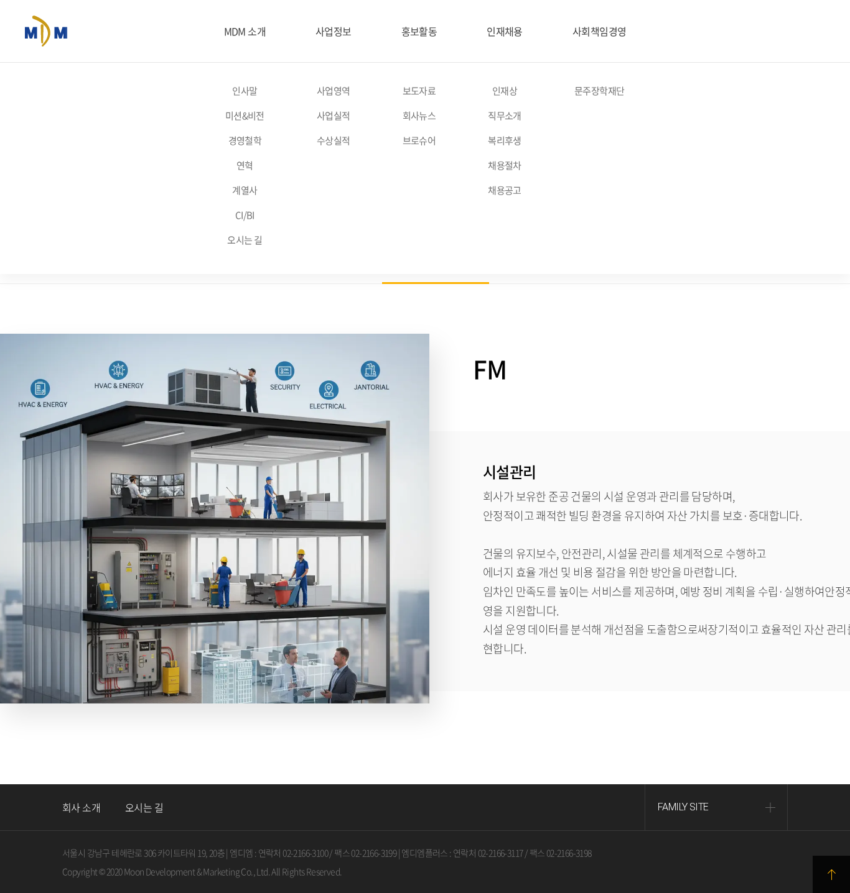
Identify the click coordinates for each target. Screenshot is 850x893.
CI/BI (245, 215)
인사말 (244, 91)
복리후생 (504, 140)
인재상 (504, 91)
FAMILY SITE (683, 807)
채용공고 (504, 190)
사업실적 (333, 115)
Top (831, 874)
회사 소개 (81, 807)
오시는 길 (244, 240)
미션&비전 (244, 115)
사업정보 (333, 31)
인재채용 (505, 31)
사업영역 (333, 91)
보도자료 (419, 91)
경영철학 (245, 140)
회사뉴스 (419, 115)
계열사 (244, 190)
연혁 (244, 165)
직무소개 (504, 115)
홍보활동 (419, 31)
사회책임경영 (599, 31)
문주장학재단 (599, 91)
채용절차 (504, 165)
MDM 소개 (245, 31)
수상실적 (333, 140)
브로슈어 (419, 140)
